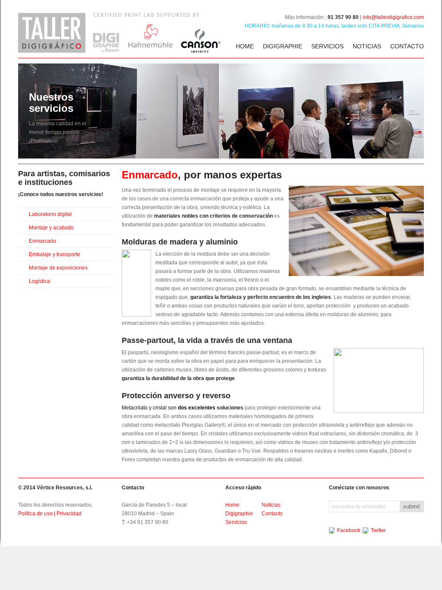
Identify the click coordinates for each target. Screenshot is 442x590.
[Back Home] (119, 33)
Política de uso (35, 514)
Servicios (327, 46)
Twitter (378, 530)
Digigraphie (282, 46)
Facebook (348, 530)
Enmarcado (42, 241)
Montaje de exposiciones (58, 268)
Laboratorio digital (50, 214)
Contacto (407, 46)
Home (245, 46)
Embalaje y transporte (54, 254)
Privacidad (69, 514)
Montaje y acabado (51, 228)
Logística (39, 281)
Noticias (367, 46)
